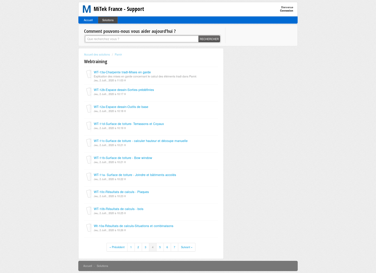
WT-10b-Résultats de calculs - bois (118, 208)
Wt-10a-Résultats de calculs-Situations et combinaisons (133, 225)
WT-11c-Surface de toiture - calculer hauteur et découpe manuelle (141, 140)
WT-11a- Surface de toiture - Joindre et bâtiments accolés (135, 174)
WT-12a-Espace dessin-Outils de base (121, 106)
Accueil (88, 20)
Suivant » (187, 247)
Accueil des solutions (97, 54)
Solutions (108, 20)
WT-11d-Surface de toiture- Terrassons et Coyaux (129, 123)
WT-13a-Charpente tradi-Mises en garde (122, 72)
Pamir (118, 54)
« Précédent (117, 247)
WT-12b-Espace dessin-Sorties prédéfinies (124, 89)
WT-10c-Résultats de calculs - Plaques (121, 191)
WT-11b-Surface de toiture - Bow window (123, 157)
